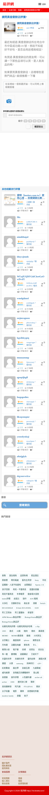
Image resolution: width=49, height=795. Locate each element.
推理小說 (6, 649)
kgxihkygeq (23, 338)
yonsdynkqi (23, 436)
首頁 (4, 10)
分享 (21, 33)
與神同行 (30, 663)
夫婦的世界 (19, 659)
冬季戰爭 (20, 594)
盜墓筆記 (24, 654)
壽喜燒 (41, 631)
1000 (12, 682)
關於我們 (5, 762)
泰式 (11, 631)
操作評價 (15, 677)
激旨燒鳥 (13, 575)
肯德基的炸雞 (33, 691)
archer (4, 682)
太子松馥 (6, 691)
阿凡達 (17, 686)
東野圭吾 (36, 640)
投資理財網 (23, 783)
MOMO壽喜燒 (17, 636)
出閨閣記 (28, 585)
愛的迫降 (31, 659)
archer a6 (38, 677)
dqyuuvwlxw (23, 476)
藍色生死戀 (26, 580)
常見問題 (5, 778)
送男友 (32, 649)
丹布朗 (5, 645)
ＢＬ (35, 645)
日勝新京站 (15, 603)
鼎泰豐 (5, 580)
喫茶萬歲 (15, 580)
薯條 (22, 691)
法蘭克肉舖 (15, 645)
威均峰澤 (6, 673)
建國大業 (42, 659)
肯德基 (5, 677)
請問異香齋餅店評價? (28, 23)
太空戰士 (6, 640)
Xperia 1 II (39, 585)
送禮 (24, 649)
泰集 (4, 575)
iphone (26, 640)
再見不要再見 (7, 594)
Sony (37, 580)
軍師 (32, 682)
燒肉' (26, 631)
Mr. (19, 217)
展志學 (16, 668)
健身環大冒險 (33, 594)
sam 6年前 (30, 28)
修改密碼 (5, 783)
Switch (42, 603)
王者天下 (35, 654)
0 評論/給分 (23, 36)
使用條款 (5, 768)
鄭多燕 (27, 645)
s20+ (39, 663)
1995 (4, 631)
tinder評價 (6, 599)
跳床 (38, 686)
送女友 (41, 649)
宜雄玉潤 (26, 668)
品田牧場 (24, 575)
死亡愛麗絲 (19, 612)
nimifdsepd (22, 237)
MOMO (5, 636)
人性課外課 (26, 677)
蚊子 (26, 696)
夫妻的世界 (6, 659)
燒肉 (33, 631)
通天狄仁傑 (22, 682)
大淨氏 (5, 603)
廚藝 (19, 696)
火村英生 (37, 636)
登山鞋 (36, 673)
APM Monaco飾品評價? (11, 617)
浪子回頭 (6, 589)
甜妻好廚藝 (34, 589)
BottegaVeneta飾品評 (33, 617)
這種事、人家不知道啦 (11, 585)
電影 (15, 691)
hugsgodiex (23, 397)
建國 (4, 663)
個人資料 (5, 780)
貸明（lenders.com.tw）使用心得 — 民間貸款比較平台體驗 (30, 198)
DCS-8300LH (7, 608)
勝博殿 (14, 654)
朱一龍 (5, 654)
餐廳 (20, 10)
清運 (35, 603)
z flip (38, 626)
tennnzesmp (23, 357)
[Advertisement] (24, 157)
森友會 (27, 603)
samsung (19, 663)
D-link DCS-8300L (23, 608)
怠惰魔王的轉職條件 (21, 673)
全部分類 (12, 10)
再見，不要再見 (19, 589)
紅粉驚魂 (6, 668)
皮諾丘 (16, 599)
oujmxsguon (23, 318)
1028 (37, 608)
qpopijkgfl (22, 377)
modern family (8, 696)
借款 (20, 780)
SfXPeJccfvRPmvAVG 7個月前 (31, 285)
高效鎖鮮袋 (6, 686)
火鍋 (18, 631)
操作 (25, 599)
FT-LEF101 (28, 686)
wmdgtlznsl (23, 298)
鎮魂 (28, 636)
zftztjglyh (22, 456)
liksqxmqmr (23, 417)
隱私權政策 (6, 765)
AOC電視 (34, 599)
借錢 (20, 778)
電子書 (16, 649)
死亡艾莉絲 (6, 612)
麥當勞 (30, 612)
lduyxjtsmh (23, 256)
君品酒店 (35, 575)
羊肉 (44, 580)
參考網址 (13, 111)
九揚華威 (36, 668)
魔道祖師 (16, 640)
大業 (11, 663)
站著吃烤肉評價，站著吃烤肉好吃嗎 (17, 626)
